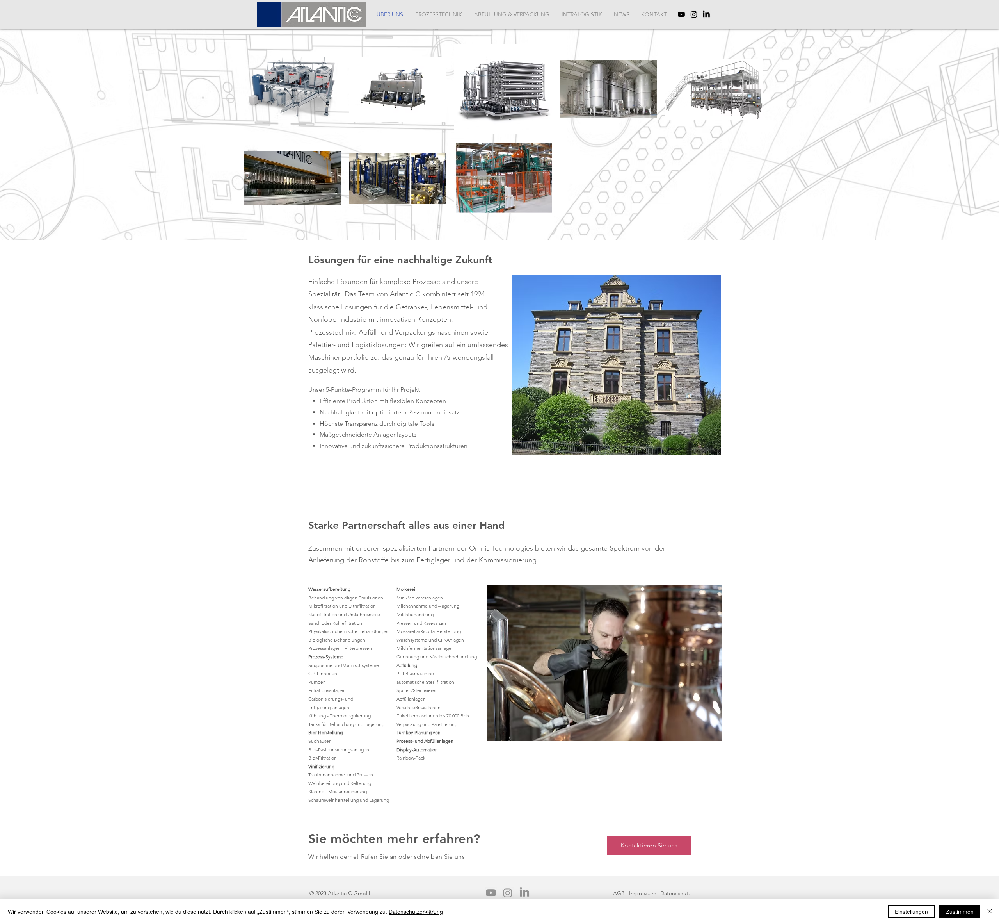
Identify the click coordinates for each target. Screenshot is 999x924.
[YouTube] (681, 14)
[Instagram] (694, 14)
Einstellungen (911, 911)
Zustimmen (960, 911)
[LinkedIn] (706, 14)
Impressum (642, 893)
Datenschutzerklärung (416, 911)
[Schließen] (989, 911)
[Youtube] (491, 893)
